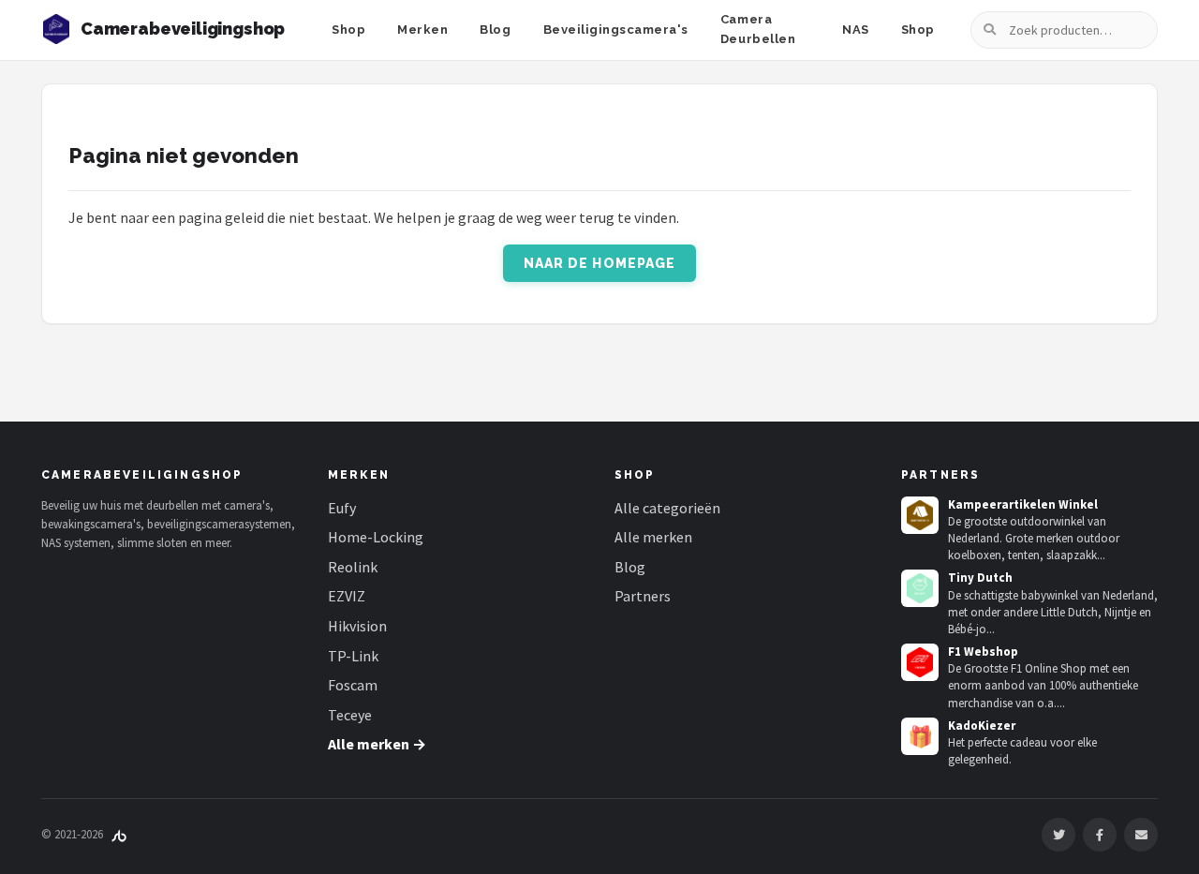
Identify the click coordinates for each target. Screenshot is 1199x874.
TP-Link (353, 655)
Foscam (352, 684)
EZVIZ (346, 595)
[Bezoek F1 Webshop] (920, 662)
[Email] (1141, 835)
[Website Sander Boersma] (119, 834)
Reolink (352, 566)
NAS (855, 29)
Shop (348, 29)
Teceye (350, 714)
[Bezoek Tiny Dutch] (920, 588)
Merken (422, 29)
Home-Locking (375, 536)
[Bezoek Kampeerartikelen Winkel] (920, 515)
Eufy (342, 507)
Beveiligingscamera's (615, 29)
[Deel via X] (1058, 835)
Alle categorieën (667, 507)
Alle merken (653, 536)
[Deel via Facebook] (1100, 835)
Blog (495, 29)
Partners (642, 595)
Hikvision (357, 625)
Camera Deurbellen (757, 29)
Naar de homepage (600, 263)
